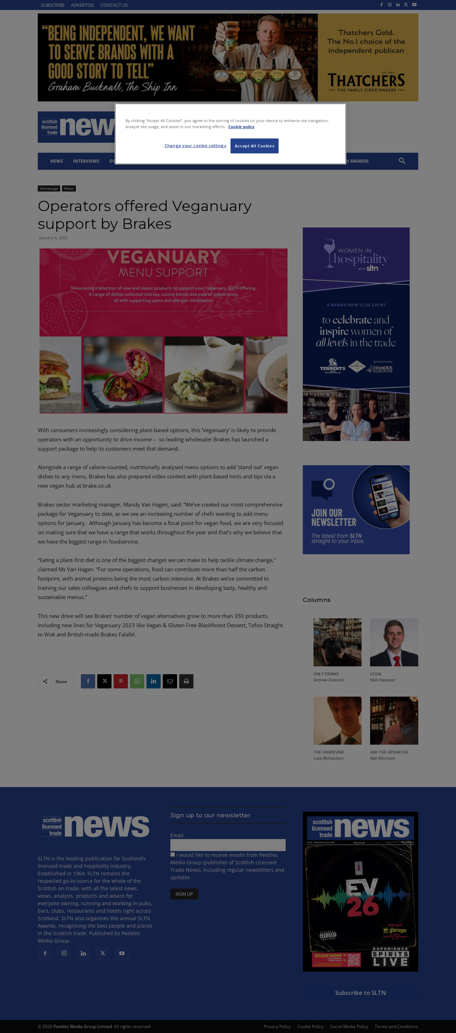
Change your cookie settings (195, 145)
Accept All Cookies (254, 145)
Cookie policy (241, 126)
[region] (230, 133)
